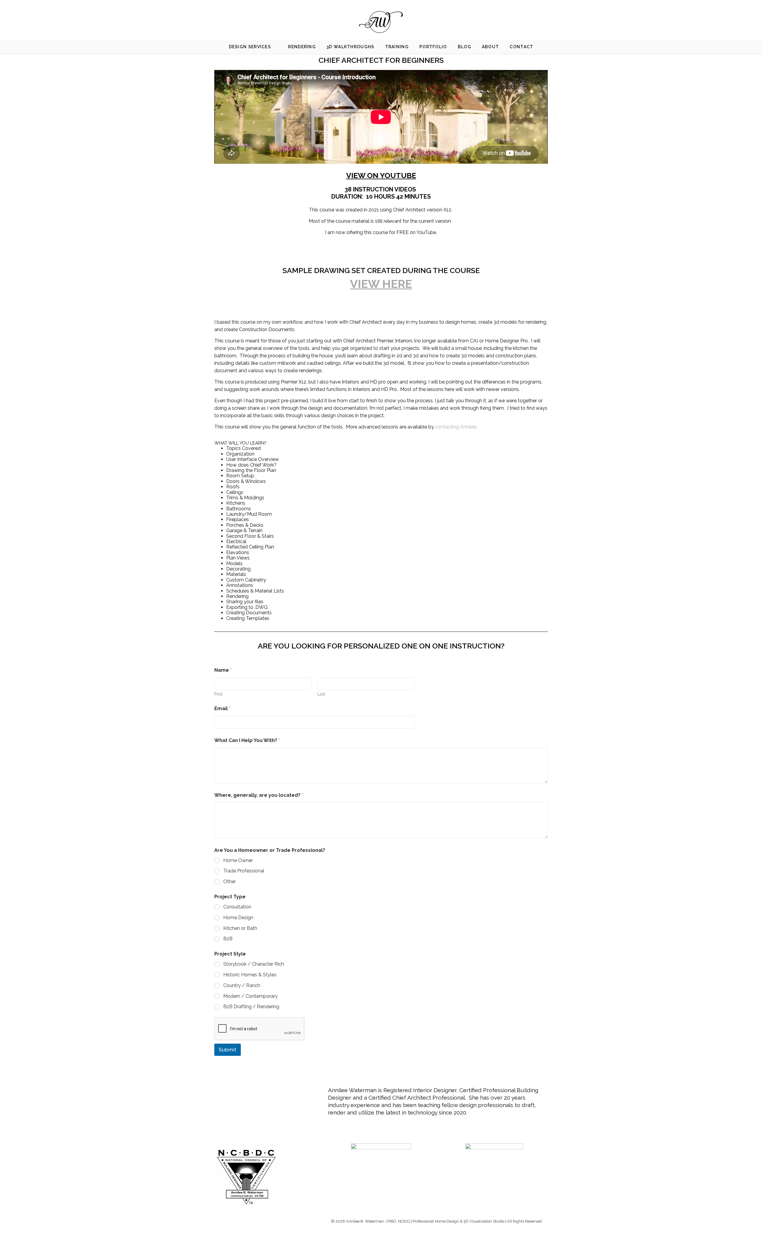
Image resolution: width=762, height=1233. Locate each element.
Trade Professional (243, 871)
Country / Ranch (241, 985)
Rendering (302, 46)
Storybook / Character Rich (253, 964)
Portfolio (433, 46)
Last (321, 694)
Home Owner (238, 860)
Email (222, 708)
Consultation (237, 907)
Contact (521, 46)
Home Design (238, 917)
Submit (227, 1050)
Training (397, 46)
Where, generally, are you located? (258, 795)
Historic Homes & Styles (250, 975)
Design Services (250, 46)
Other (229, 881)
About (490, 46)
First (218, 694)
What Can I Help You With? (247, 740)
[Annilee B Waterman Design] (381, 22)
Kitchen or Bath (240, 928)
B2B (227, 938)
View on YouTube (381, 175)
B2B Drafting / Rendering (251, 1006)
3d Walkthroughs (350, 46)
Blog (464, 46)
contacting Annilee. (456, 427)
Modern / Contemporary (250, 996)
